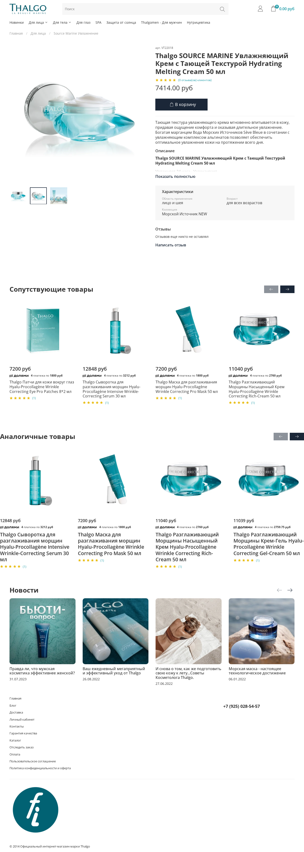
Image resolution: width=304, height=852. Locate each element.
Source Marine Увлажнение (76, 33)
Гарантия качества (23, 733)
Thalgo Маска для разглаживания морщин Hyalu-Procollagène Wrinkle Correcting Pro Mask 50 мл (187, 387)
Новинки (17, 22)
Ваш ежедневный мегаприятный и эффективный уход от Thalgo (114, 671)
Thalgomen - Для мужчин (161, 22)
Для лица (36, 22)
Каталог (15, 740)
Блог (13, 706)
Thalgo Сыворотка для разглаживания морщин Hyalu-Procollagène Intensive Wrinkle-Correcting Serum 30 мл (111, 389)
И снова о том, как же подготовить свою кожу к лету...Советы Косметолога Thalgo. (188, 673)
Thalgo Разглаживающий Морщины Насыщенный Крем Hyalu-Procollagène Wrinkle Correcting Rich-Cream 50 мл (257, 389)
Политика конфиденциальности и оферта (40, 768)
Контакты (17, 726)
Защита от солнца (121, 22)
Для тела (60, 22)
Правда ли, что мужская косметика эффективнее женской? (42, 671)
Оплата (15, 754)
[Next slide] (142, 115)
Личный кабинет (22, 720)
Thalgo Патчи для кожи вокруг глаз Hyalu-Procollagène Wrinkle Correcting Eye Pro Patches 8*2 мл (42, 387)
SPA (98, 22)
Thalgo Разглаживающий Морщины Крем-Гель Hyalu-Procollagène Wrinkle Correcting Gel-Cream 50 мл (268, 543)
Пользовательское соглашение (33, 761)
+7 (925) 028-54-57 (241, 706)
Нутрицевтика (198, 22)
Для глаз (83, 22)
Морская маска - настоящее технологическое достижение (257, 671)
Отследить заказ (21, 747)
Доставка (16, 712)
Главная (16, 33)
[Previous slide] (16, 115)
